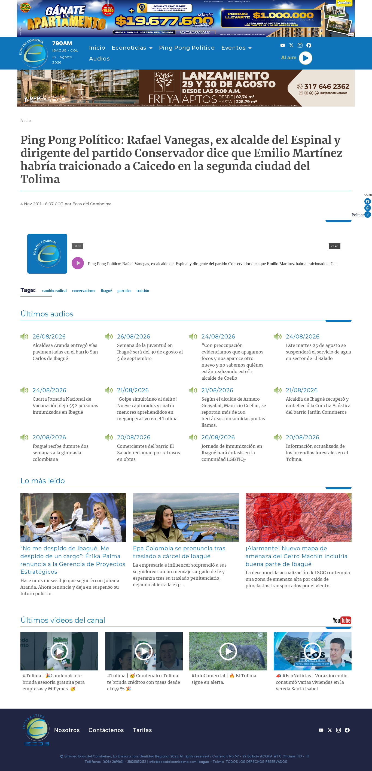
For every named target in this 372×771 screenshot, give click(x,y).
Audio (25, 121)
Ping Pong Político (187, 47)
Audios (99, 58)
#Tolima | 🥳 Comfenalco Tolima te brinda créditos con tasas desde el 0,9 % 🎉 (143, 682)
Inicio (97, 47)
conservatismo (83, 291)
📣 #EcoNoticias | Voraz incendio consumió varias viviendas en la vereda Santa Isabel (311, 682)
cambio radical (54, 291)
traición (142, 291)
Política (358, 215)
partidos (124, 291)
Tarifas (142, 730)
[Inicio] (33, 53)
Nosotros (67, 730)
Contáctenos (106, 730)
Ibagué (106, 291)
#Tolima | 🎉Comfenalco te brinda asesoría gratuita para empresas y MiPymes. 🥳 (54, 682)
